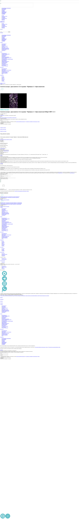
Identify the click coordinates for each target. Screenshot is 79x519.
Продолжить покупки (3, 139)
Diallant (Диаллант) (4, 62)
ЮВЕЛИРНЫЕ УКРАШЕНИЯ (6, 8)
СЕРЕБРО (3, 11)
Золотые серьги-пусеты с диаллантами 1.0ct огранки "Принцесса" (9, 197)
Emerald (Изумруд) (4, 227)
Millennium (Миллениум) (5, 61)
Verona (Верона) (4, 224)
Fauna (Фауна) (4, 55)
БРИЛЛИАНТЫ (4, 342)
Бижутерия (1, 67)
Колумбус (1, 32)
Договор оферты (2, 295)
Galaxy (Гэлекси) (4, 58)
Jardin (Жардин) (4, 208)
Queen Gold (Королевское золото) (6, 57)
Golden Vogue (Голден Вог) (6, 218)
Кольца (3, 76)
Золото (1, 216)
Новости (3, 250)
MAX (3, 267)
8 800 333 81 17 (2, 21)
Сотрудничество (2, 260)
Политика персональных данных (10, 295)
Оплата (1, 155)
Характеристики (2, 148)
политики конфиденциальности (20, 121)
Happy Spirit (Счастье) (5, 47)
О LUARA (1, 247)
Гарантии (3, 255)
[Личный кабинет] (0, 33)
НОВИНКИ (3, 13)
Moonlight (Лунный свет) (5, 48)
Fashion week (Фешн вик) (5, 71)
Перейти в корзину (9, 139)
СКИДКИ (3, 344)
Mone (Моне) (4, 70)
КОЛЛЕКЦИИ (4, 339)
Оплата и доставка (4, 254)
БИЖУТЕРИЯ (4, 12)
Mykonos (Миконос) (5, 237)
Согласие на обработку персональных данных (21, 295)
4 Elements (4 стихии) (5, 64)
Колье (3, 78)
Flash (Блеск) (4, 45)
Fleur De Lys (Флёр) (4, 72)
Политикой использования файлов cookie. (54, 347)
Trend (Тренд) (4, 69)
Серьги (3, 77)
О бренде (3, 248)
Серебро (1, 42)
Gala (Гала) (3, 50)
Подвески (3, 79)
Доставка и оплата (4, 16)
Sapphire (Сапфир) (4, 54)
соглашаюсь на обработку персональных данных (33, 121)
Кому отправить (2, 174)
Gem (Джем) (3, 44)
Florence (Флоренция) (5, 65)
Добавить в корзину (3, 127)
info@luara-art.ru (4, 259)
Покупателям (2, 252)
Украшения (1, 75)
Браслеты (3, 242)
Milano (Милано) (4, 60)
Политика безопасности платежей (44, 295)
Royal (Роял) (3, 56)
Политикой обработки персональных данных (41, 347)
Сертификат (3, 17)
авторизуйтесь (2, 115)
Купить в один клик (3, 129)
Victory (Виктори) (4, 68)
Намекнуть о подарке (3, 131)
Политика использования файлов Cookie (33, 295)
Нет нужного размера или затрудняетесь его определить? (8, 117)
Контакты (3, 19)
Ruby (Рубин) (4, 63)
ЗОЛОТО (3, 10)
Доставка (1, 163)
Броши (3, 80)
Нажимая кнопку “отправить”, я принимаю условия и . (20, 121)
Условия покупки (4, 18)
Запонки (3, 245)
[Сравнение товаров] (2, 33)
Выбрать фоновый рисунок (4, 178)
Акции (3, 15)
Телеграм (3, 268)
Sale (2, 73)
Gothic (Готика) (4, 49)
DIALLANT (3, 9)
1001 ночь (3, 46)
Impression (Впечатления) (5, 213)
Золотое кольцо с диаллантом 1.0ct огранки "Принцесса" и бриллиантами (10, 204)
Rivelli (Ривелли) (4, 53)
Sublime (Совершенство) (5, 221)
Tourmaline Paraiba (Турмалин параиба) (7, 59)
